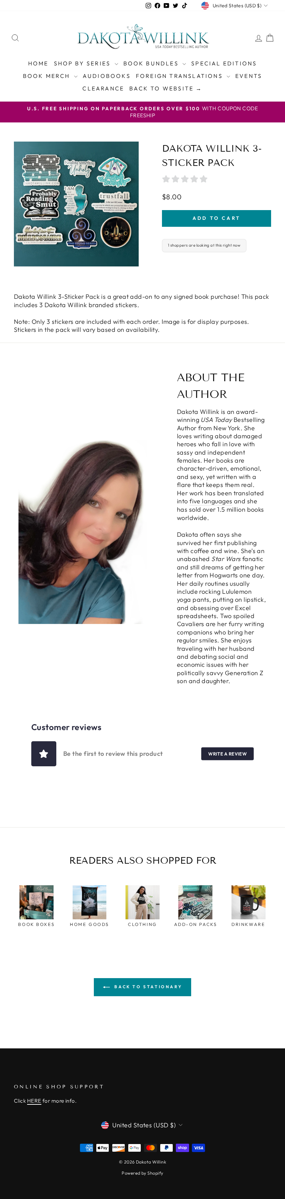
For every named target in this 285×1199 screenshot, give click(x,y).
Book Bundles (152, 63)
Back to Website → (165, 88)
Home (38, 63)
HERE (34, 1100)
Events (248, 75)
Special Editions (224, 63)
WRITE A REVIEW (227, 753)
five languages (210, 501)
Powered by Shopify (142, 1173)
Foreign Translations (180, 75)
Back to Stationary (147, 986)
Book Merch (47, 75)
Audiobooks (107, 75)
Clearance (103, 88)
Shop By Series (83, 63)
